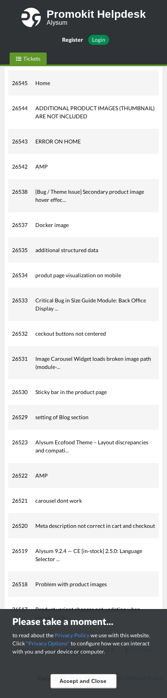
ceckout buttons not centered (70, 333)
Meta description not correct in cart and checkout (95, 525)
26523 (20, 442)
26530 (20, 392)
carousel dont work (58, 500)
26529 (20, 417)
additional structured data (66, 250)
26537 (20, 225)
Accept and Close (82, 681)
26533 (20, 300)
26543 (20, 141)
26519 (20, 551)
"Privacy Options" (48, 643)
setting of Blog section (62, 417)
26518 (20, 584)
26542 (20, 166)
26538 (20, 191)
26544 (20, 108)
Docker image (52, 225)
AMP (41, 166)
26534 (20, 275)
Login (98, 39)
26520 (20, 525)
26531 (20, 358)
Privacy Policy (72, 635)
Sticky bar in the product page (71, 392)
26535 (20, 250)
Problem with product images (71, 584)
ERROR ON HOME (58, 141)
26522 (20, 475)
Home (42, 83)
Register (72, 39)
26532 (20, 333)
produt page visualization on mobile (78, 275)
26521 (20, 500)
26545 (20, 83)
